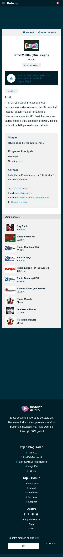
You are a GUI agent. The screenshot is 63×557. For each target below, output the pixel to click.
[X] (28, 514)
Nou (31, 528)
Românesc (32, 492)
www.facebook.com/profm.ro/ (34, 197)
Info (37, 538)
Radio (12, 3)
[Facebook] (24, 514)
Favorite (30, 32)
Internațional (32, 483)
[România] (58, 3)
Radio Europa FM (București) (32, 461)
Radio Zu (32, 452)
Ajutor (32, 524)
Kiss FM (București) (32, 457)
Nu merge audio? (31, 65)
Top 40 (32, 488)
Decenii (11, 91)
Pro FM (32, 471)
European (32, 501)
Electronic (32, 497)
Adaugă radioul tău (31, 519)
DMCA (50, 543)
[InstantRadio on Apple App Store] (37, 514)
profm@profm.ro (23, 193)
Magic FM (32, 466)
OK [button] (23, 546)
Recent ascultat (48, 32)
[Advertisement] (31, 18)
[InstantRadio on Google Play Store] (33, 514)
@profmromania (19, 202)
